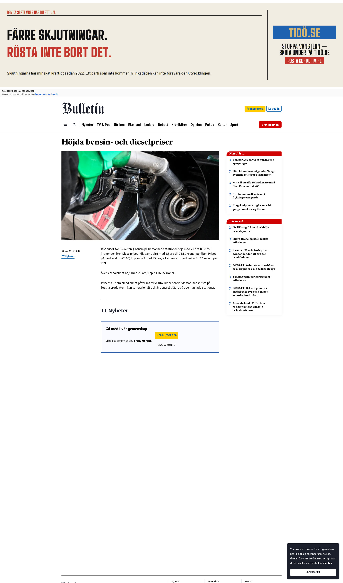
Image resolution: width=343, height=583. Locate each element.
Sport (234, 125)
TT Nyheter (67, 256)
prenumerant (142, 340)
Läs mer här (325, 563)
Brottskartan (270, 124)
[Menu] (65, 124)
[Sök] (74, 124)
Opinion (196, 125)
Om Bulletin (213, 581)
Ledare (149, 125)
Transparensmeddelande (46, 94)
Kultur (222, 125)
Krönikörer (179, 125)
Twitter (248, 581)
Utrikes (119, 125)
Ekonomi (134, 125)
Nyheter (87, 125)
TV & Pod (103, 125)
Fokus (209, 125)
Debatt (163, 125)
